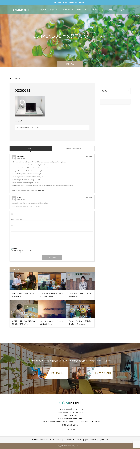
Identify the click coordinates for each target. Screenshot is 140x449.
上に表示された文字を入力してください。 (23, 250)
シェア (20, 121)
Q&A (103, 10)
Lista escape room (40, 190)
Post (16, 121)
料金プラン (53, 10)
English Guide (123, 10)
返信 (87, 156)
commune (26, 127)
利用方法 (43, 10)
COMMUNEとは (82, 10)
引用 (91, 156)
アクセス (94, 10)
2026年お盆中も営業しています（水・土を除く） (70, 2)
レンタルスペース (67, 10)
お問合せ (112, 10)
